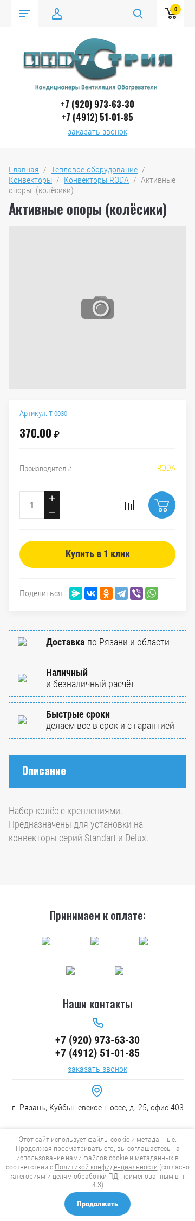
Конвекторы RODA (96, 180)
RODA (166, 468)
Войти (56, 13)
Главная (24, 169)
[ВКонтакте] (91, 593)
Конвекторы (30, 180)
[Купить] (162, 505)
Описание (44, 770)
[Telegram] (121, 593)
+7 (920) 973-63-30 (97, 104)
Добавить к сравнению (129, 505)
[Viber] (136, 593)
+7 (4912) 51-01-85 (97, 117)
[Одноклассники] (106, 593)
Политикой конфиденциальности (106, 1166)
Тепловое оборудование (94, 169)
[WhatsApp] (151, 593)
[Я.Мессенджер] (75, 593)
